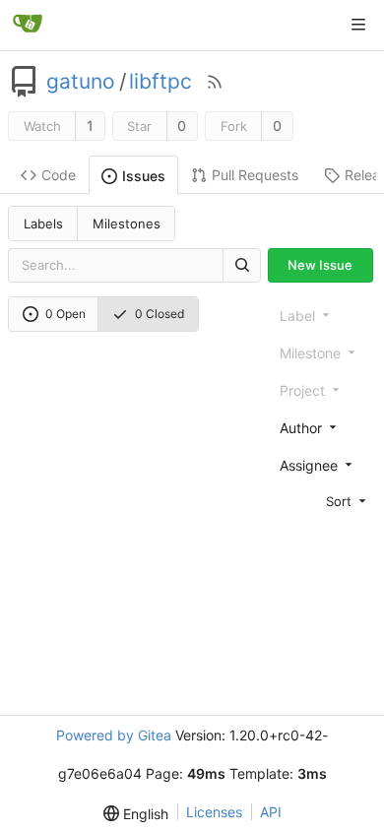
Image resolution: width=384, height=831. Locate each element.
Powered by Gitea (113, 735)
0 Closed (159, 313)
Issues (143, 175)
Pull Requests (255, 174)
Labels (43, 223)
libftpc (160, 82)
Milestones (126, 223)
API (271, 811)
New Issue (320, 265)
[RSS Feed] (215, 82)
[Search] (241, 265)
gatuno (80, 82)
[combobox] (324, 427)
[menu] (324, 500)
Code (58, 174)
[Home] (27, 24)
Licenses (214, 811)
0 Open (65, 313)
